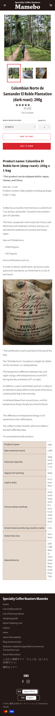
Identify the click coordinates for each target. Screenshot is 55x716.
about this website (12, 637)
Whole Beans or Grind (12, 120)
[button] (23, 105)
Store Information (11, 654)
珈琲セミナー (10, 667)
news (5, 632)
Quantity (42, 121)
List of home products (13, 613)
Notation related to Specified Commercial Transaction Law (23, 648)
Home (6, 604)
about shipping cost (12, 623)
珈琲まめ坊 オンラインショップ (23, 703)
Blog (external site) (12, 642)
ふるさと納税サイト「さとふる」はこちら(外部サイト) (25, 661)
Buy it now (26, 146)
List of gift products (12, 609)
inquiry (6, 628)
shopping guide (10, 618)
